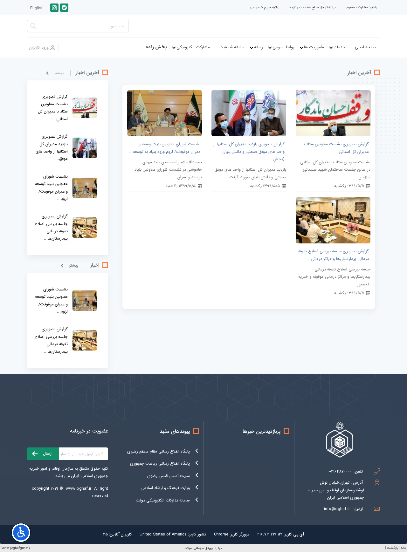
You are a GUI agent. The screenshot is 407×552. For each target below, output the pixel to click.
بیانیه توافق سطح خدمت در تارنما (312, 7)
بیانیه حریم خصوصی (264, 7)
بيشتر (59, 73)
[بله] (64, 7)
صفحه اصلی (365, 47)
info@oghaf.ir (337, 509)
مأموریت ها (314, 47)
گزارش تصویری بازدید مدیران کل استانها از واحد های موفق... (52, 147)
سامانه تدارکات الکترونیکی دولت (163, 500)
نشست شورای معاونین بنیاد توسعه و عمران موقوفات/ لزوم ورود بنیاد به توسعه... (164, 148)
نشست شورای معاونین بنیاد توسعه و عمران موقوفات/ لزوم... (51, 187)
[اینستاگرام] (54, 7)
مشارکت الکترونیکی (193, 47)
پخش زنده (156, 47)
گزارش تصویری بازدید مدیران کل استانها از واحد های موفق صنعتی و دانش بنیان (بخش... (249, 151)
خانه (403, 548)
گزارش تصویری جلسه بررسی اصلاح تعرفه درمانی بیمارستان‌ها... (51, 227)
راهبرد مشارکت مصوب (361, 7)
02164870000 (340, 471)
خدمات (339, 47)
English (37, 8)
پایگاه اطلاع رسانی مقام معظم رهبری (158, 451)
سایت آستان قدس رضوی (168, 476)
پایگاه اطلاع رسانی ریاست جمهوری (160, 463)
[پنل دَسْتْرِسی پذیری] (21, 532)
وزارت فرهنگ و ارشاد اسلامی (165, 488)
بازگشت (392, 548)
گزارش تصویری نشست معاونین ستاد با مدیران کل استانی (336, 148)
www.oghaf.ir (78, 488)
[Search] (33, 27)
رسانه (258, 47)
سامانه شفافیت (232, 47)
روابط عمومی (283, 47)
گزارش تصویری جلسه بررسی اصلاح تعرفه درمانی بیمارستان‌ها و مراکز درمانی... (333, 255)
